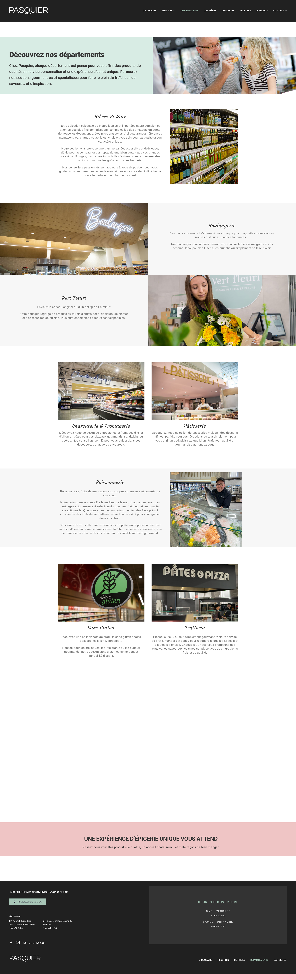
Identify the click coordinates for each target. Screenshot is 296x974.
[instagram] (18, 942)
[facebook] (11, 942)
